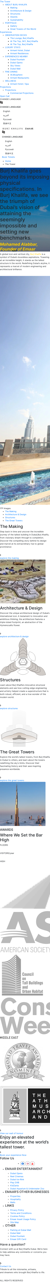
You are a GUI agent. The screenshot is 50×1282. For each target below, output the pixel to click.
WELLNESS (10, 81)
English (6, 111)
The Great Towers (13, 520)
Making (13, 7)
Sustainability (16, 20)
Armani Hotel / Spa (19, 84)
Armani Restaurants (19, 78)
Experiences (6, 32)
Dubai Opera (16, 62)
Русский (7, 119)
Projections (5, 87)
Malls (12, 1202)
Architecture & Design (20, 10)
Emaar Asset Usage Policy (23, 1219)
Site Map (14, 1222)
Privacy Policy (17, 1210)
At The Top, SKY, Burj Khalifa (24, 41)
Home (8, 161)
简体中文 (7, 123)
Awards (13, 17)
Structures (15, 13)
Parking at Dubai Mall (20, 1230)
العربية (6, 115)
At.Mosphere (16, 74)
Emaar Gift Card (18, 1239)
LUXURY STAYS (12, 47)
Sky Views (15, 65)
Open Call (4, 96)
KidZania (14, 1185)
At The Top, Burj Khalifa (21, 44)
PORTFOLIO (10, 23)
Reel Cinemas (16, 1176)
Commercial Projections (21, 93)
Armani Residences (19, 53)
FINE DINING (11, 71)
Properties (15, 1196)
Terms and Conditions (21, 1213)
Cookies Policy (17, 1216)
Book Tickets (8, 157)
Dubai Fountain (17, 59)
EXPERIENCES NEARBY (16, 56)
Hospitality (15, 1199)
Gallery (13, 26)
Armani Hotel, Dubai (20, 50)
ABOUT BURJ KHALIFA (16, 4)
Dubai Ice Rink (17, 1179)
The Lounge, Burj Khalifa (22, 38)
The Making (10, 511)
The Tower (5, 1)
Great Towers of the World (23, 29)
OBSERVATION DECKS (16, 35)
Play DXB (14, 1182)
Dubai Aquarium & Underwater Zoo (27, 1188)
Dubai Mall (15, 68)
